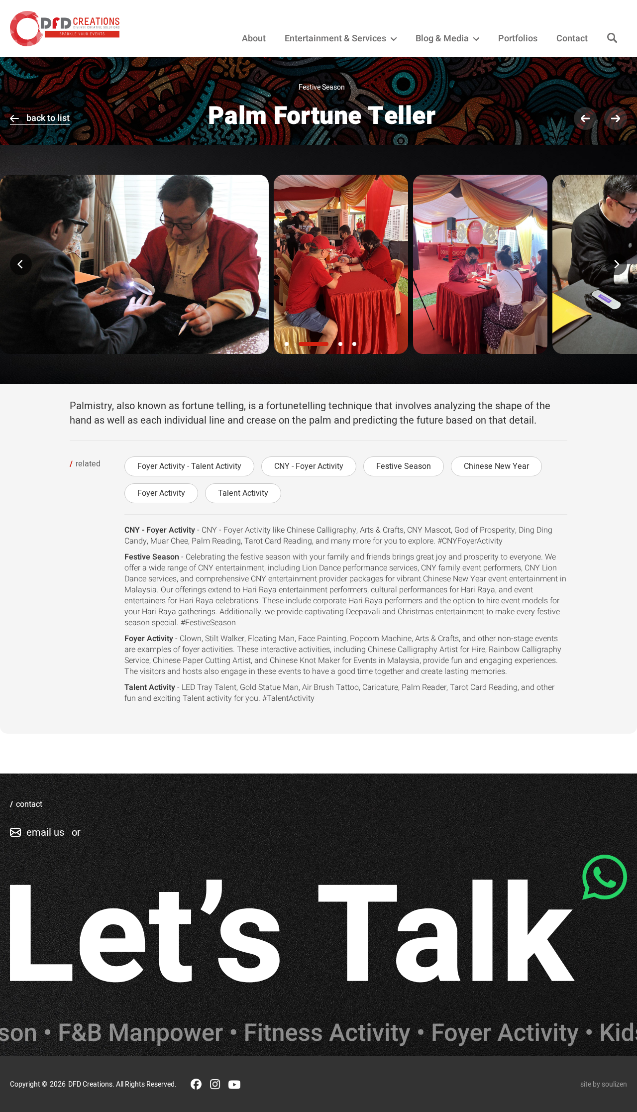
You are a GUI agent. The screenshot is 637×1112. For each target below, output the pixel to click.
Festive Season (403, 466)
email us (45, 832)
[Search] (612, 38)
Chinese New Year (496, 466)
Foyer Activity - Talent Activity (189, 466)
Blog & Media (443, 38)
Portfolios (517, 38)
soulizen (614, 1084)
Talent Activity (243, 493)
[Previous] (21, 264)
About (254, 38)
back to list (48, 118)
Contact (572, 38)
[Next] (616, 264)
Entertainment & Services (336, 38)
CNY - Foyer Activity (308, 466)
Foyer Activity (161, 493)
